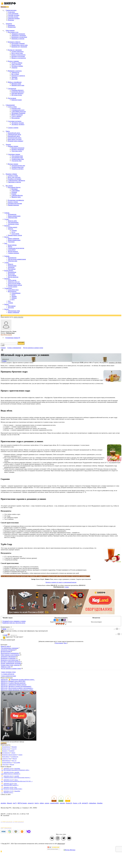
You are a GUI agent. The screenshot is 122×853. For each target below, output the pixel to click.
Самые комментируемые (8, 676)
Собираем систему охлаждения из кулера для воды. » (17, 777)
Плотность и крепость (18, 75)
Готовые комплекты (17, 51)
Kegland (13, 194)
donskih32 (11, 750)
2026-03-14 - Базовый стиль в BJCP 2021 (13, 681)
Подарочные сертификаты (16, 200)
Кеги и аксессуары (17, 53)
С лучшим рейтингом (7, 674)
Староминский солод (17, 110)
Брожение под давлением (19, 46)
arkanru (13, 752)
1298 (2, 774)
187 (2, 789)
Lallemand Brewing (17, 195)
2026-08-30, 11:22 (8, 779)
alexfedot (3, 803)
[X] (62, 620)
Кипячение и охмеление (8, 658)
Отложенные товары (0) (12, 337)
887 (2, 781)
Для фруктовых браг (17, 159)
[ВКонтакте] (55, 620)
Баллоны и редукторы (18, 56)
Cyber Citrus (5, 764)
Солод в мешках (16, 116)
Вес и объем (15, 74)
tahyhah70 (85, 803)
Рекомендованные (13, 205)
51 (2, 792)
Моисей (15, 758)
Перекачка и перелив (17, 38)
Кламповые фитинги (17, 91)
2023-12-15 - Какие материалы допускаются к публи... (17, 689)
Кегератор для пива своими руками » (13, 788)
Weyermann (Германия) (18, 113)
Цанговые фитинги (17, 93)
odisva (16, 779)
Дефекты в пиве (6, 666)
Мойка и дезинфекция (14, 82)
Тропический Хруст (7, 762)
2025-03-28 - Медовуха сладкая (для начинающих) (16, 686)
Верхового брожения (17, 148)
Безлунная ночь (6, 752)
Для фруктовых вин (17, 167)
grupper (20, 754)
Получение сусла (13, 32)
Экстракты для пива (17, 123)
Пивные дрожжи (13, 146)
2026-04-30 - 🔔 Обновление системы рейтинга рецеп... (18, 679)
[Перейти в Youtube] (69, 838)
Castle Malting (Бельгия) (18, 111)
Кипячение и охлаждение (19, 37)
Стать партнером (13, 13)
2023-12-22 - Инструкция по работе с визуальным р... (17, 688)
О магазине (11, 12)
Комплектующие (16, 100)
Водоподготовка (6, 651)
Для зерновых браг (17, 157)
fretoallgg (99, 803)
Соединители (12, 88)
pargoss (47, 803)
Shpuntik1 (14, 746)
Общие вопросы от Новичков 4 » (12, 773)
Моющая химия (16, 83)
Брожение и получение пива (9, 660)
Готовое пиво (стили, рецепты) (10, 665)
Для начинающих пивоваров (9, 648)
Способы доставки (13, 15)
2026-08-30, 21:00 (8, 768)
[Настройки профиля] (6, 330)
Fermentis (14, 192)
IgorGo (37, 803)
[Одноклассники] (57, 620)
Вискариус (5, 750)
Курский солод (16, 108)
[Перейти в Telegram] (63, 838)
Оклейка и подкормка (14, 179)
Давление (14, 77)
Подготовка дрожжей (18, 43)
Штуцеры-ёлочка (16, 95)
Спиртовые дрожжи (14, 154)
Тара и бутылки (16, 64)
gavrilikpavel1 (14, 756)
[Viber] (65, 620)
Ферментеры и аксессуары (19, 45)
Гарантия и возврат (14, 18)
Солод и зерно (12, 106)
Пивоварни (11, 25)
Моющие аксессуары (17, 85)
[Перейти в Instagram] (57, 838)
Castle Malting (15, 190)
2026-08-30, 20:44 (8, 772)
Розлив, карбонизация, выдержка (11, 663)
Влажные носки (6, 748)
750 (2, 770)
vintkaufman (92, 803)
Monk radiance (5, 756)
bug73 (15, 803)
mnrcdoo (62, 803)
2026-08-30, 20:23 (8, 776)
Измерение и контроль (15, 71)
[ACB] (5, 637)
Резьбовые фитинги (17, 90)
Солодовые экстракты (14, 121)
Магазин (3, 7)
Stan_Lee (14, 760)
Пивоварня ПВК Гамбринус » (11, 785)
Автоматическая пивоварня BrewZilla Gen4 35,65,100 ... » (18, 781)
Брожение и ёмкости (14, 42)
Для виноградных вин (18, 165)
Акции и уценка (13, 202)
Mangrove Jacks (16, 197)
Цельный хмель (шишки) (15, 141)
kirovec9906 (17, 762)
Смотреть (4, 743)
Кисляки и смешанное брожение (11, 661)
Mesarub (9, 803)
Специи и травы (13, 175)
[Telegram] (60, 620)
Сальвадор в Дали (6, 758)
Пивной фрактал (6, 760)
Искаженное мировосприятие (9, 754)
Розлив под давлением (15, 50)
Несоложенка (15, 118)
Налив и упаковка (13, 61)
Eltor (15, 783)
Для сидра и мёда (16, 151)
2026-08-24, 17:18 (8, 791)
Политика (11, 20)
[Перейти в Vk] (52, 838)
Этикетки (14, 67)
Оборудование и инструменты (10, 655)
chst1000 (17, 772)
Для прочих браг (16, 160)
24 (2, 777)
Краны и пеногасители (18, 54)
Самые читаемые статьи (8, 672)
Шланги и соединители (18, 58)
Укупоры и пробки (17, 66)
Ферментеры (12, 27)
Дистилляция (12, 98)
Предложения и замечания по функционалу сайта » (16, 770)
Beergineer (14, 189)
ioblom (42, 803)
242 (2, 785)
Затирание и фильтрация (8, 656)
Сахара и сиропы (13, 127)
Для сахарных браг (17, 156)
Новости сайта (5, 646)
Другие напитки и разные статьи (11, 668)
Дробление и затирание (18, 35)
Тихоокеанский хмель (14, 137)
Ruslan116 (69, 803)
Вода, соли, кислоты (14, 177)
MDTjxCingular (22, 803)
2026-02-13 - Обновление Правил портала (13, 684)
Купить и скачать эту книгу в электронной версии (61, 582)
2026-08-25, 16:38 (8, 787)
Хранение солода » (8, 792)
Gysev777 (14, 748)
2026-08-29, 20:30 (8, 783)
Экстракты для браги (17, 124)
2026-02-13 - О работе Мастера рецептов (13, 683)
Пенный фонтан (6, 746)
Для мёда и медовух (17, 168)
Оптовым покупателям (15, 203)
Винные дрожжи (13, 164)
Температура (15, 72)
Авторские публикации (8, 650)
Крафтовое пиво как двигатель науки (13, 622)
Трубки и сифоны (16, 63)
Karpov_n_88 (77, 803)
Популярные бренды (14, 187)
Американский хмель (14, 134)
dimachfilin (17, 768)
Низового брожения (17, 149)
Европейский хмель (14, 133)
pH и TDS (14, 79)
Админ (4, 361)
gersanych (31, 803)
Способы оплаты (13, 17)
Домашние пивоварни (18, 34)
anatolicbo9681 (54, 803)
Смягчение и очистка (14, 182)
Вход (2, 334)
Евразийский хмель (14, 136)
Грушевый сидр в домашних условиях (14, 621)
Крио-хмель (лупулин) (15, 139)
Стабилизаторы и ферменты (16, 180)
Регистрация (8, 334)
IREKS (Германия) (17, 114)
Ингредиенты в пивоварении (10, 653)
